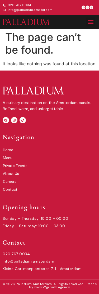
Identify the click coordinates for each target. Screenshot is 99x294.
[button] (90, 21)
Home (8, 149)
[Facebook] (83, 7)
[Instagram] (87, 7)
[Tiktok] (91, 7)
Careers (9, 181)
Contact (10, 189)
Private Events (15, 165)
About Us (11, 173)
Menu (7, 157)
